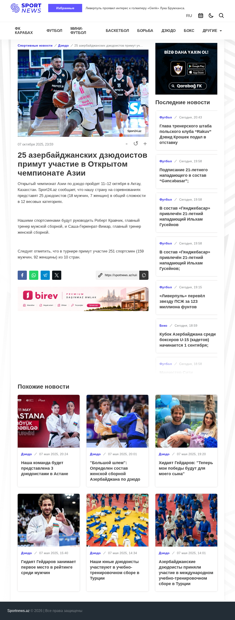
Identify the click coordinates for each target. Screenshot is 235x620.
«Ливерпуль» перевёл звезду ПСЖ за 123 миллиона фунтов (182, 301)
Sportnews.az (18, 611)
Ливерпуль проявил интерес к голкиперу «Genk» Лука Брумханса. (135, 8)
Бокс (163, 325)
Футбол (165, 117)
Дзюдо (63, 45)
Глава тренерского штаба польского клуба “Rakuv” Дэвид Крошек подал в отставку (185, 134)
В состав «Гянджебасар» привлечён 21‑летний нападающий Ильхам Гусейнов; (184, 260)
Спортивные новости (35, 45)
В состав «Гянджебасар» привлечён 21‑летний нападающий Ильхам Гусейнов (184, 216)
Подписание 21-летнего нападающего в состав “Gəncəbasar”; (183, 175)
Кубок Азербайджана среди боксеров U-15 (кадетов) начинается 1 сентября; (187, 340)
